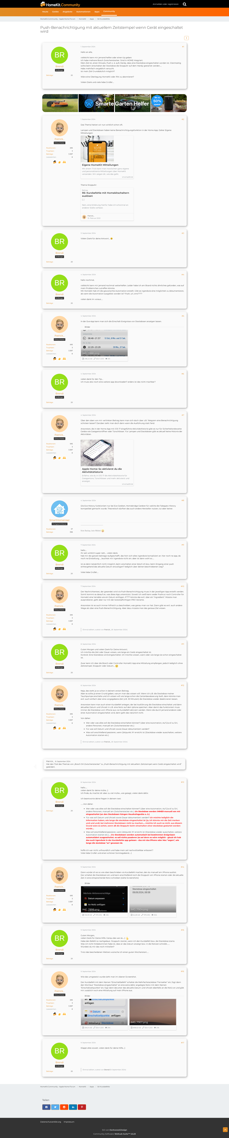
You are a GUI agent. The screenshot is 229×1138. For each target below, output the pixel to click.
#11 (182, 644)
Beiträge (49, 75)
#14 (182, 867)
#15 (182, 930)
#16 (182, 971)
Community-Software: (114, 1134)
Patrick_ (91, 216)
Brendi (107, 1070)
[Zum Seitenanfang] (225, 1129)
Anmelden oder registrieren (166, 4)
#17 (182, 1042)
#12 (182, 685)
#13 (182, 782)
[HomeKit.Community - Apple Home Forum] (95, 4)
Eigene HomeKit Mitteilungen (100, 164)
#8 (183, 500)
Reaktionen (50, 148)
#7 (183, 415)
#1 (183, 46)
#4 (183, 274)
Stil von (114, 1130)
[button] (186, 38)
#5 (183, 316)
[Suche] (184, 4)
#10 (182, 586)
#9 (183, 545)
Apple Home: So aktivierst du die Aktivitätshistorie (102, 470)
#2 (183, 119)
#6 (183, 374)
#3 (183, 233)
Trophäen (50, 151)
